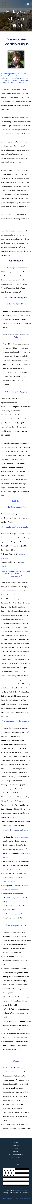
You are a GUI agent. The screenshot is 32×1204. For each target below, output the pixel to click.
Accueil (16, 1142)
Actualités (16, 1161)
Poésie (16, 1148)
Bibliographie (16, 1145)
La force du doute (21, 837)
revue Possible (13, 890)
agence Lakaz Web (21, 1190)
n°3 (13, 898)
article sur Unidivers (10, 881)
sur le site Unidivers (14, 869)
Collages (16, 1151)
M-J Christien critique (16, 1155)
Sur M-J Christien (16, 1158)
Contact (16, 1164)
